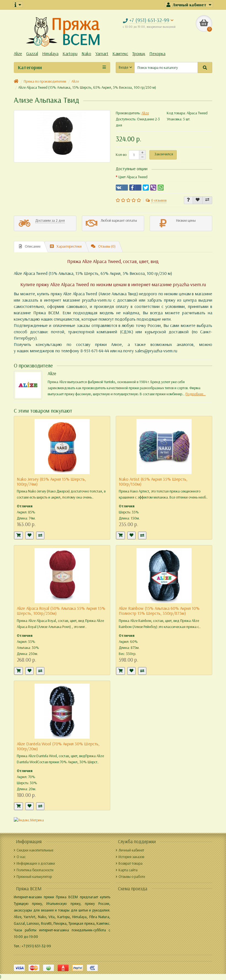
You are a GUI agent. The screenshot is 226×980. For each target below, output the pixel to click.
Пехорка (157, 53)
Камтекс (120, 53)
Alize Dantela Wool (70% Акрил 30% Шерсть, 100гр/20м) (58, 746)
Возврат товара (130, 863)
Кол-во (121, 154)
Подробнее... (195, 394)
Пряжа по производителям (45, 81)
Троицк (138, 53)
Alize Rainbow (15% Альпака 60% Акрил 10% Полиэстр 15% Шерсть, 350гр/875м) (159, 611)
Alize (18, 53)
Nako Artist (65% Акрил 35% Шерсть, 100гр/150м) (153, 482)
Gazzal (32, 53)
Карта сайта (128, 870)
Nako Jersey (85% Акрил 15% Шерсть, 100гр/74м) (51, 482)
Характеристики (69, 246)
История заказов (131, 856)
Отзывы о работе (132, 876)
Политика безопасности (35, 870)
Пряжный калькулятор (34, 876)
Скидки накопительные (35, 850)
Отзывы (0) (106, 246)
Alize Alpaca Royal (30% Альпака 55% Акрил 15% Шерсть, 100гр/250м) (61, 611)
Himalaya (50, 53)
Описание (33, 246)
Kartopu (70, 53)
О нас (21, 856)
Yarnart (101, 53)
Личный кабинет (131, 850)
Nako (86, 53)
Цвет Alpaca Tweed (133, 177)
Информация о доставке (36, 863)
